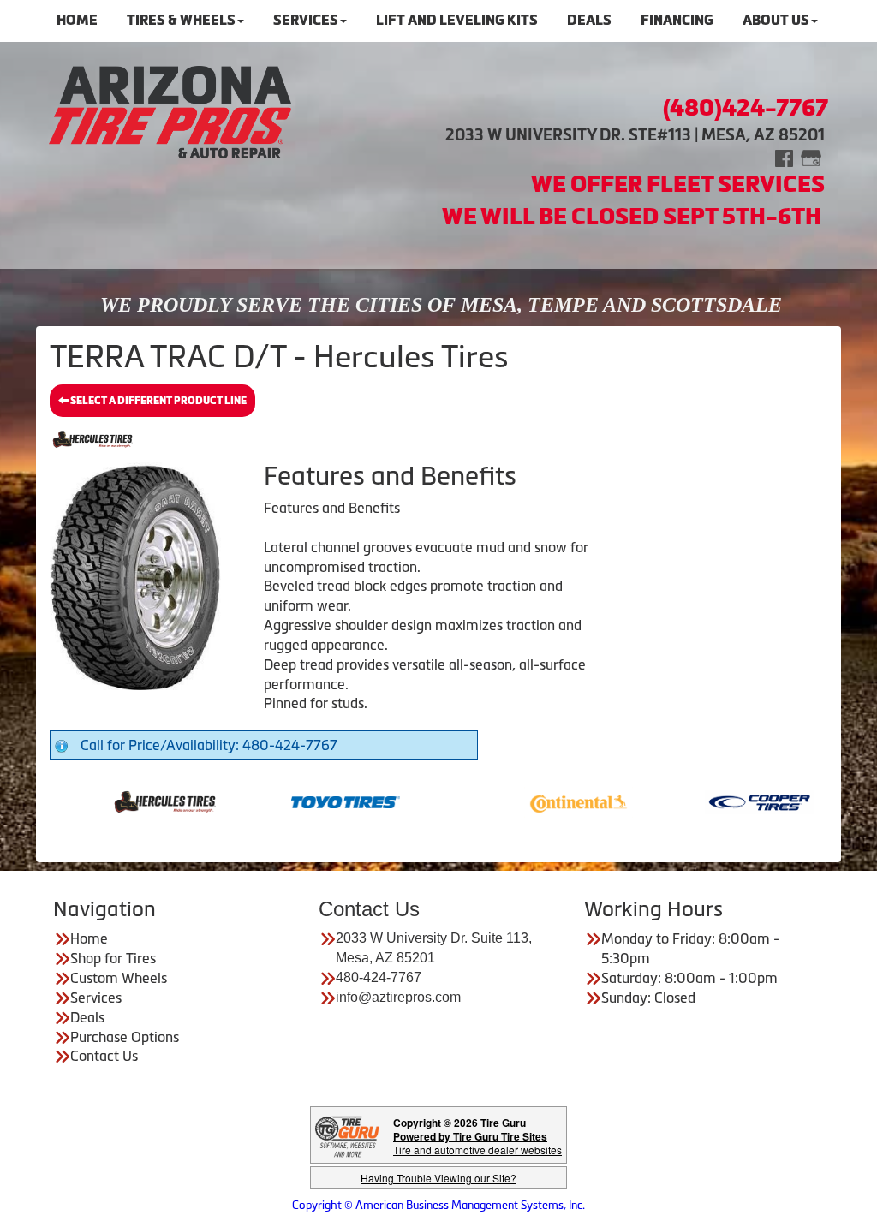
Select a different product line (158, 401)
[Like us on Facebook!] (784, 157)
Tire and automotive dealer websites (477, 1143)
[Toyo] (317, 800)
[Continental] (550, 800)
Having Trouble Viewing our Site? (438, 1177)
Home (89, 938)
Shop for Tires (113, 958)
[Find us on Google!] (811, 157)
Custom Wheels (118, 978)
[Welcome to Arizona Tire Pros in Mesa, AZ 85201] (170, 111)
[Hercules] (136, 800)
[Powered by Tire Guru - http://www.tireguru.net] (347, 1135)
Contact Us (104, 1055)
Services (96, 997)
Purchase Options (124, 1037)
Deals (87, 1017)
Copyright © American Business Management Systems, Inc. (438, 1205)
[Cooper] (731, 800)
